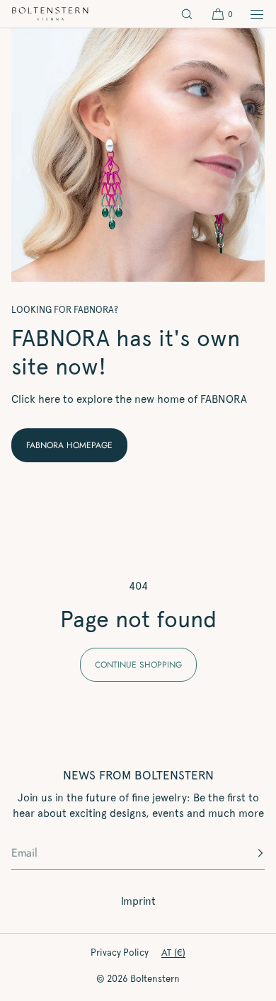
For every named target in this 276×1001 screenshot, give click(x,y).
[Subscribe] (247, 853)
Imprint (138, 901)
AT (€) (173, 952)
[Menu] (249, 14)
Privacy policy (120, 952)
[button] (187, 14)
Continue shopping (138, 664)
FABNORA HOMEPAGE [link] (69, 445)
